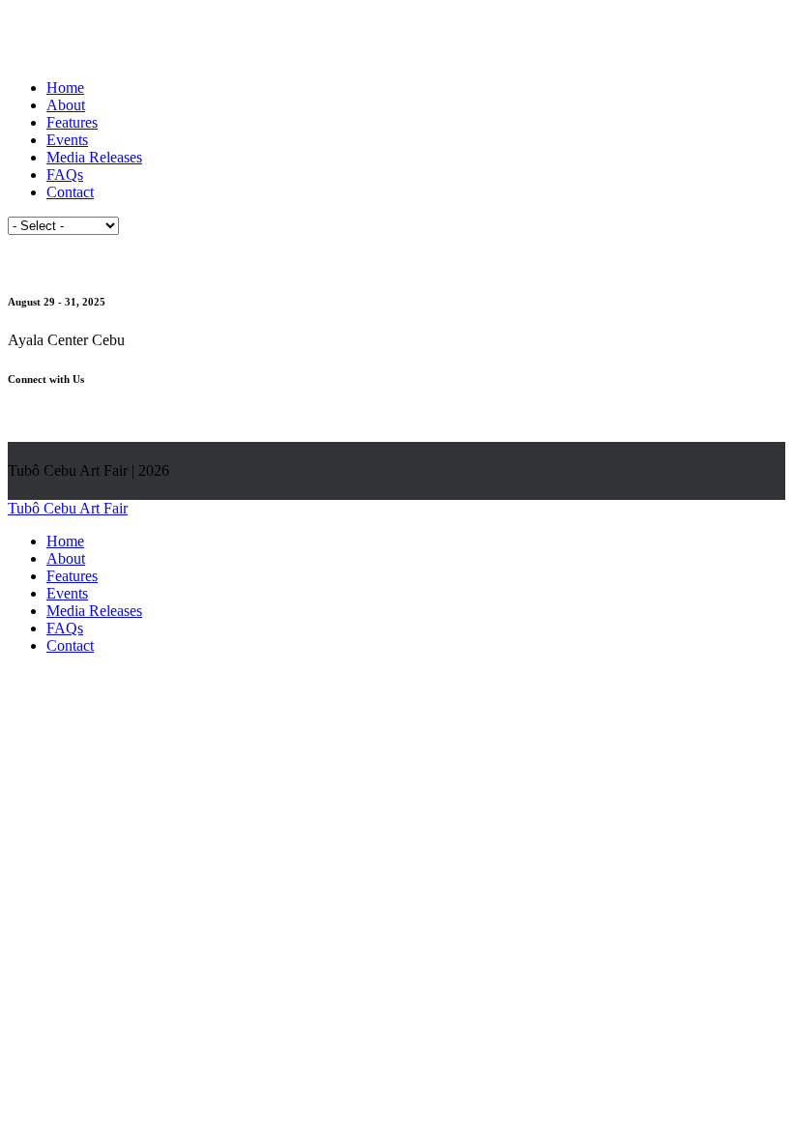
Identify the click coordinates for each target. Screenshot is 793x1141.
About (65, 105)
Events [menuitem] (67, 593)
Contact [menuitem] (70, 645)
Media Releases (94, 157)
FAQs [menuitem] (64, 628)
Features (72, 122)
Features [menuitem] (72, 576)
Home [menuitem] (65, 541)
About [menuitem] (65, 558)
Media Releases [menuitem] (94, 610)
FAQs (64, 174)
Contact (70, 192)
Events (67, 140)
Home (65, 87)
